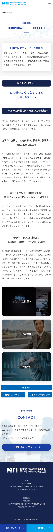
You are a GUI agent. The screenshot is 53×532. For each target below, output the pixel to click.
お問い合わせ (14, 528)
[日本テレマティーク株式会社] (14, 3)
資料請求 (41, 528)
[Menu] (49, 3)
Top (3, 12)
